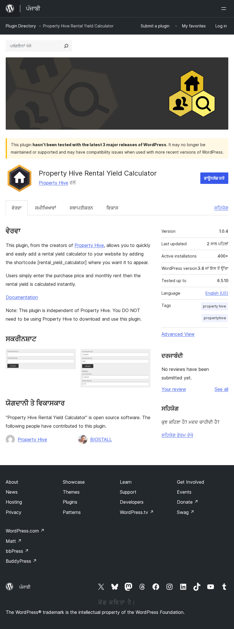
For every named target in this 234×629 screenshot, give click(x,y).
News (12, 492)
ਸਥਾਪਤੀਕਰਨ (81, 208)
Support (128, 492)
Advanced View (178, 334)
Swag (185, 512)
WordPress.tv (137, 512)
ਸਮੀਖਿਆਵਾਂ (45, 208)
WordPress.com (25, 531)
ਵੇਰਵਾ (17, 208)
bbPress (17, 551)
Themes (71, 492)
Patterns (72, 512)
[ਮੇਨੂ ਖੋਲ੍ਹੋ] (225, 8)
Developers (132, 502)
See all (221, 389)
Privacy (13, 512)
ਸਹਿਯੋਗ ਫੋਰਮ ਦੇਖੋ (177, 435)
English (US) (216, 293)
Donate (187, 502)
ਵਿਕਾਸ (112, 208)
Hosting (14, 502)
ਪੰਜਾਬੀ (25, 587)
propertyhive (215, 318)
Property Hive (53, 183)
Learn (126, 482)
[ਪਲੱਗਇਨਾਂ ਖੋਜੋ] (66, 46)
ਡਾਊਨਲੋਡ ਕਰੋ (214, 178)
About (12, 482)
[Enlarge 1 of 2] (68, 356)
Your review (174, 389)
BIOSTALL (101, 439)
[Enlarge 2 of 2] (143, 356)
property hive (214, 306)
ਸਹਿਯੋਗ (221, 208)
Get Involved (190, 482)
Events (184, 492)
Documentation (22, 297)
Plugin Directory (21, 25)
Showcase (74, 482)
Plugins (70, 502)
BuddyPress (21, 561)
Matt (14, 541)
